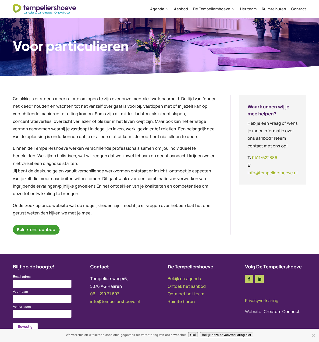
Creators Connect (282, 311)
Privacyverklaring (261, 300)
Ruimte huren (274, 8)
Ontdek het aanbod (187, 286)
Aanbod (181, 8)
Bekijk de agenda (184, 278)
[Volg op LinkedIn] (259, 279)
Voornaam (20, 291)
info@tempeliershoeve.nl (273, 172)
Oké (193, 335)
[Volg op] (269, 279)
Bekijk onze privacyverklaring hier (226, 335)
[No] (313, 335)
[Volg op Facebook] (249, 279)
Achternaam (22, 306)
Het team (248, 8)
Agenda (157, 8)
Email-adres (22, 276)
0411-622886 (264, 157)
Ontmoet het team (186, 293)
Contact (298, 8)
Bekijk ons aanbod (36, 229)
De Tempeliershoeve (211, 8)
